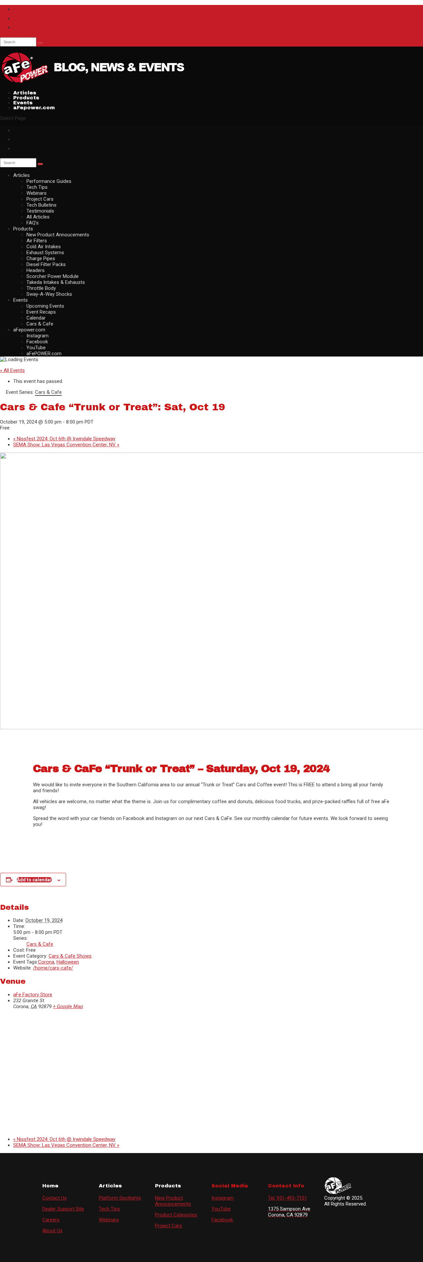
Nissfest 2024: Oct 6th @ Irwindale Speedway (64, 439)
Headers (35, 270)
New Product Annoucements (57, 235)
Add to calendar (34, 879)
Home (50, 1185)
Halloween (68, 962)
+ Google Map (68, 1006)
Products (23, 229)
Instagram (37, 336)
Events (20, 300)
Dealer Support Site (63, 1209)
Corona (46, 962)
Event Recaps (41, 312)
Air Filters (36, 241)
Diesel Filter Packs (46, 264)
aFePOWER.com (43, 354)
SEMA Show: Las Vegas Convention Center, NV (66, 445)
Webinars (36, 193)
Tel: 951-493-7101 (287, 1198)
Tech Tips (37, 187)
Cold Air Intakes (43, 247)
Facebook (37, 342)
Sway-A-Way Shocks (49, 294)
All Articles (38, 217)
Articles (21, 175)
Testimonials (40, 211)
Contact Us (54, 1198)
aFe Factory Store (32, 995)
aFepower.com (34, 107)
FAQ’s (32, 223)
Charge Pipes (40, 258)
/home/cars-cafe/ (53, 968)
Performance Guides (48, 181)
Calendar (36, 318)
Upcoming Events (45, 306)
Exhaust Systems (45, 253)
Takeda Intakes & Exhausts (55, 282)
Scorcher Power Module (52, 276)
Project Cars (40, 199)
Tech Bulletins (41, 205)
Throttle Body (41, 288)
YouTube (36, 348)
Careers (50, 1220)
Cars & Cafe (39, 324)
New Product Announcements (173, 1201)
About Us (52, 1231)
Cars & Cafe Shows (70, 956)
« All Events (12, 370)
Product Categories (176, 1215)
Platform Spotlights (120, 1198)
